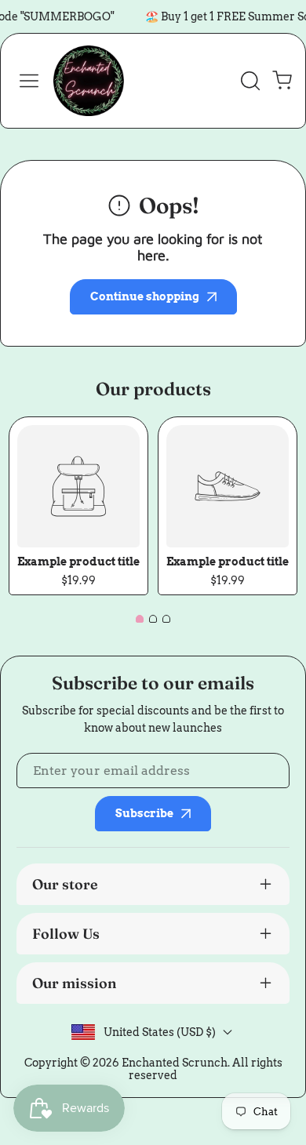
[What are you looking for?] (250, 81)
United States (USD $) (160, 1032)
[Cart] (281, 80)
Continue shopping (144, 296)
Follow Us (66, 934)
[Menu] (29, 80)
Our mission (74, 983)
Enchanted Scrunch (175, 1062)
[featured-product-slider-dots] (140, 619)
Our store (65, 884)
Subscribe (144, 813)
